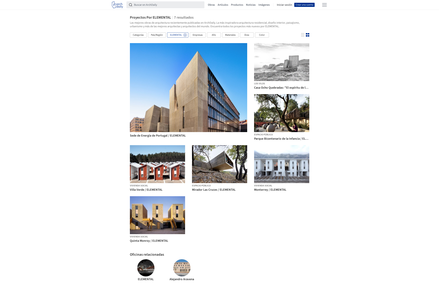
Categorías (138, 35)
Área (246, 35)
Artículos (223, 5)
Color (262, 35)
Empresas (198, 35)
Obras (211, 5)
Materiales (230, 35)
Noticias (251, 5)
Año (214, 35)
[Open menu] (324, 5)
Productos (237, 5)
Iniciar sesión (284, 5)
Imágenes (264, 5)
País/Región (157, 35)
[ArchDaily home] (117, 4)
